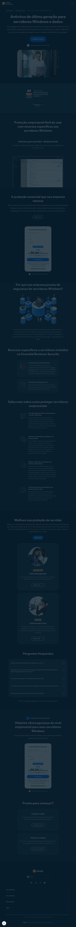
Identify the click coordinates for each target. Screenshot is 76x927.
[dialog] (38, 463)
